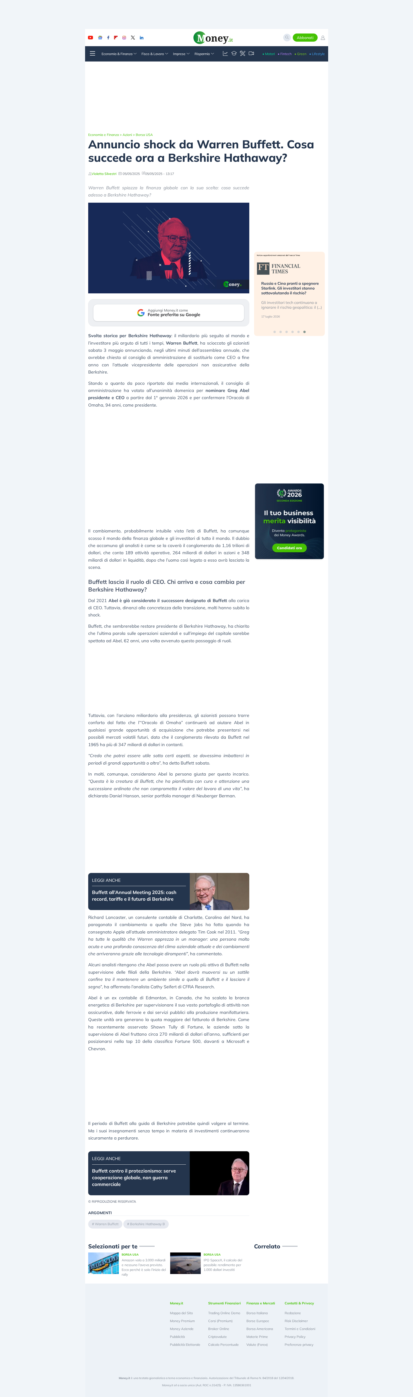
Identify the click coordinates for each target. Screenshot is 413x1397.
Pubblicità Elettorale (185, 1344)
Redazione (293, 1313)
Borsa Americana (259, 1329)
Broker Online (218, 1329)
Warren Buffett (107, 1224)
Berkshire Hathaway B (147, 1224)
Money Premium (182, 1321)
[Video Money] (251, 53)
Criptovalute (217, 1337)
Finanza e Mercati (260, 1303)
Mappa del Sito (181, 1313)
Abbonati (305, 37)
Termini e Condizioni (300, 1329)
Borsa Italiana (257, 1313)
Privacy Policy (295, 1337)
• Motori (268, 54)
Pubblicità (177, 1337)
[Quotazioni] (225, 53)
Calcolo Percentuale (223, 1344)
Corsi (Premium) (220, 1321)
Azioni (127, 135)
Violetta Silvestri (104, 174)
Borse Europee (257, 1321)
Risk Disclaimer (296, 1321)
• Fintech (285, 54)
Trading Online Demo (224, 1313)
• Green (300, 54)
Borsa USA (144, 135)
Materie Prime (257, 1337)
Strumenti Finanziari (224, 1303)
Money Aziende (182, 1329)
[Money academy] (234, 53)
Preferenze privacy (299, 1344)
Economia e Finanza (103, 135)
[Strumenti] (242, 53)
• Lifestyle (317, 54)
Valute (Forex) (257, 1344)
